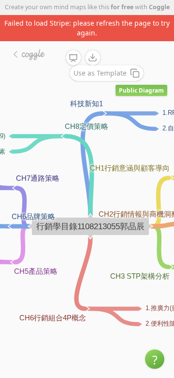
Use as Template (100, 73)
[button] (154, 359)
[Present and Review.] (73, 58)
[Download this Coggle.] (93, 57)
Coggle (159, 7)
